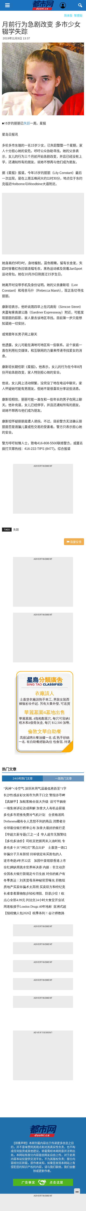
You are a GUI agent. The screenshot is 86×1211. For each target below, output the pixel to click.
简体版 (68, 15)
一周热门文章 (63, 778)
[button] (80, 5)
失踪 (27, 123)
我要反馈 (75, 542)
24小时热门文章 (23, 778)
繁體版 (78, 15)
